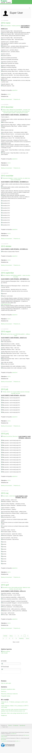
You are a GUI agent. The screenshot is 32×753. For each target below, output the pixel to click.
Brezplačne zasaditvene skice (8, 689)
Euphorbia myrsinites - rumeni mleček (10, 593)
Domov (10, 725)
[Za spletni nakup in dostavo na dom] (16, 655)
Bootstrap (3, 738)
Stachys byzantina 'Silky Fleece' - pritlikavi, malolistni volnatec (15, 124)
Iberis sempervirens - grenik (7, 515)
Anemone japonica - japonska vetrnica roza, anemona (14, 289)
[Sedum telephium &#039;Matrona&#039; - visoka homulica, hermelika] (15, 276)
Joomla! (2, 735)
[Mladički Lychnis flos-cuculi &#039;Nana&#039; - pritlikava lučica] (15, 334)
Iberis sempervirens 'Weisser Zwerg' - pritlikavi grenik (13, 511)
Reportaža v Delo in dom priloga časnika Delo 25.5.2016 (14, 713)
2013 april (5, 584)
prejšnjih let (14, 90)
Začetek (5, 636)
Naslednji (21, 638)
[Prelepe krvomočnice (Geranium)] (9, 436)
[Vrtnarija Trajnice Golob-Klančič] (6, 2)
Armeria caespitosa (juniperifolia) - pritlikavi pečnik (13, 597)
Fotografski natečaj (5, 696)
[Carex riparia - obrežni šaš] (8, 495)
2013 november (7, 175)
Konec (27, 638)
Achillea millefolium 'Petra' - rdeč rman (10, 347)
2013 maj (4, 493)
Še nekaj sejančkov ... (6, 340)
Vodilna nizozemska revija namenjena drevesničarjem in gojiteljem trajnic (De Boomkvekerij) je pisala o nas (14, 710)
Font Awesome (4, 741)
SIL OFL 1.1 (17, 741)
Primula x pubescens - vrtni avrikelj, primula (11, 605)
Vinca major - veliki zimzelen (7, 613)
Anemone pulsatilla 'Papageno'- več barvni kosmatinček (14, 601)
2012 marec (5, 22)
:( (13, 366)
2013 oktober (6, 246)
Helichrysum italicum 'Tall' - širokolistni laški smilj (12, 136)
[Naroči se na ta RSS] (29, 8)
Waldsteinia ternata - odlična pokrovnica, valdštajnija (13, 609)
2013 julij (4, 389)
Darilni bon (3, 691)
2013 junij (5, 433)
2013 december (7, 107)
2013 (9, 163)
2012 (9, 94)
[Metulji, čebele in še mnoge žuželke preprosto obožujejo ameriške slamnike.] (15, 392)
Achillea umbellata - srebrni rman (9, 500)
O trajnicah (15, 725)
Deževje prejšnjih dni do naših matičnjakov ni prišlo (13, 366)
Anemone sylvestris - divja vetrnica (9, 537)
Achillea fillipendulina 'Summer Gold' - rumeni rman (13, 351)
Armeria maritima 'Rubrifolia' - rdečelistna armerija (13, 503)
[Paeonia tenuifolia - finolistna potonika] (10, 25)
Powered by (8, 745)
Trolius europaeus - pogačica (8, 507)
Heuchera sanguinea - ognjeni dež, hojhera (11, 534)
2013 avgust (6, 331)
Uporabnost (22, 725)
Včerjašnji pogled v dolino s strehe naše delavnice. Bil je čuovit (15, 119)
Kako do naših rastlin (6, 683)
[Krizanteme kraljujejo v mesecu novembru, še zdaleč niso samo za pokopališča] (15, 179)
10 (16, 638)
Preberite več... (17, 99)
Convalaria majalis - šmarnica (8, 530)
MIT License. (3, 739)
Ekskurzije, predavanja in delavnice (9, 693)
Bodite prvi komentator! (6, 99)
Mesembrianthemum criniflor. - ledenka (10, 344)
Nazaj (11, 636)
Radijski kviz (4, 715)
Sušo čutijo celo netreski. (7, 362)
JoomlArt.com (13, 733)
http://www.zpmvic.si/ (6, 304)
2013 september (7, 272)
